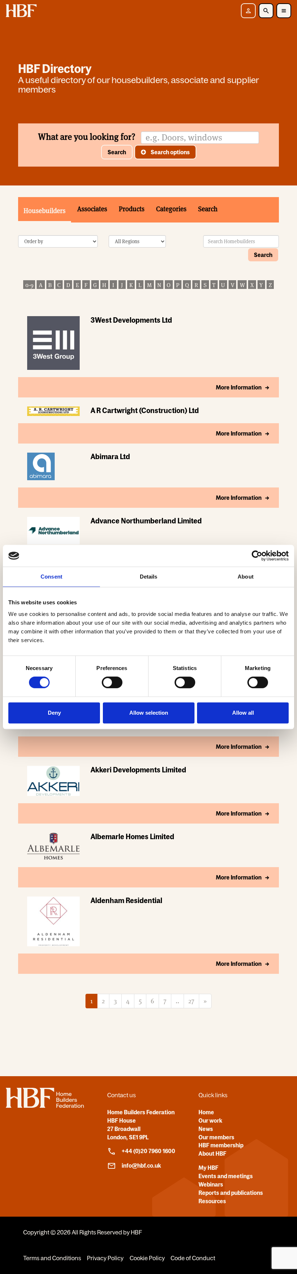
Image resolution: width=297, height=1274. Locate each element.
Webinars (210, 1184)
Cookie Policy (147, 1258)
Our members (216, 1137)
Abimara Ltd (110, 456)
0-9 (29, 285)
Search (117, 152)
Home (206, 1112)
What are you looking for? (86, 136)
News (205, 1128)
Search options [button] (170, 152)
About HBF (212, 1153)
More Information (239, 387)
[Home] (45, 1105)
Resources (212, 1201)
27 (191, 1001)
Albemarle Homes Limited (132, 836)
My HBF (208, 1167)
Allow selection (148, 713)
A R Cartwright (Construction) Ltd (145, 410)
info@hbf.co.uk (141, 1165)
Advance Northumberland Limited (146, 520)
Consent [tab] (51, 576)
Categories (171, 209)
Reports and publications (230, 1192)
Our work (210, 1120)
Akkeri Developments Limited (138, 769)
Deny (54, 713)
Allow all (243, 713)
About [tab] (246, 576)
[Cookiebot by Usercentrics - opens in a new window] (257, 555)
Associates (92, 209)
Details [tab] (149, 576)
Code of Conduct (193, 1258)
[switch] (112, 682)
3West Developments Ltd (131, 319)
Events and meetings (225, 1176)
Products (132, 209)
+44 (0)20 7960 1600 (148, 1151)
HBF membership (220, 1145)
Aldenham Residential (126, 900)
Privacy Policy (105, 1258)
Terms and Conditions (52, 1258)
